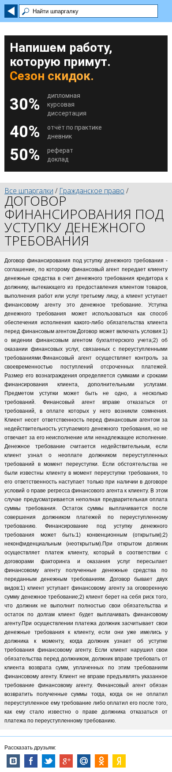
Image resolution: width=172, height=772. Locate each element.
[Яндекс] (119, 761)
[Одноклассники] (101, 761)
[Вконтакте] (13, 761)
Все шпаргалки (28, 191)
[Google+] (66, 761)
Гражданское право (91, 191)
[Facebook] (30, 761)
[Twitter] (48, 761)
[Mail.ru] (83, 761)
